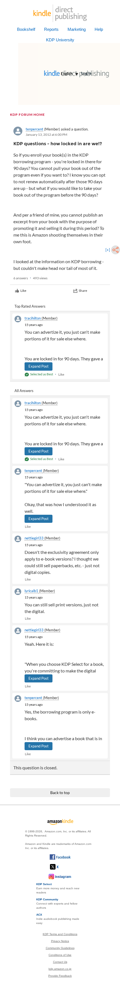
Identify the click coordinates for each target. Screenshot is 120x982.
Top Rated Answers (30, 306)
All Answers (24, 390)
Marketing (77, 29)
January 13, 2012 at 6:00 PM (46, 134)
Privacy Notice (60, 941)
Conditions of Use (60, 954)
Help (99, 29)
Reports (51, 29)
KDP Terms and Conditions (60, 934)
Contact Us (60, 961)
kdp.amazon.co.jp (60, 968)
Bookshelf (26, 29)
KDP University (60, 39)
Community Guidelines (60, 948)
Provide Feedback (60, 975)
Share (83, 290)
